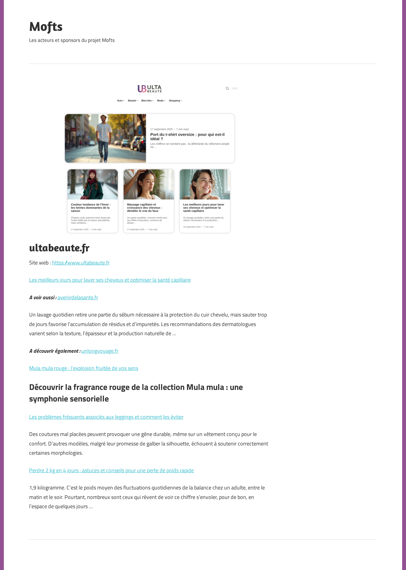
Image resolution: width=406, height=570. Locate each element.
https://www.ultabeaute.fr (81, 263)
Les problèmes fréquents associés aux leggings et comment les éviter (106, 417)
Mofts (46, 26)
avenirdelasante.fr (77, 297)
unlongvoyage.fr (99, 351)
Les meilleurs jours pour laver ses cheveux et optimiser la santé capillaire (110, 280)
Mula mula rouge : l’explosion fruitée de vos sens (83, 368)
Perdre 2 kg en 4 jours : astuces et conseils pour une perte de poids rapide (111, 470)
